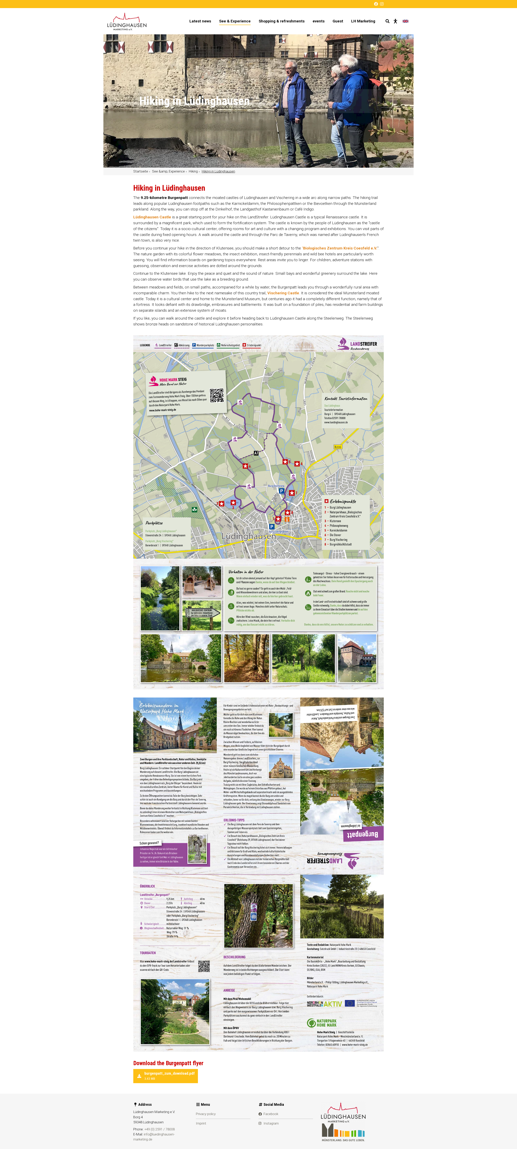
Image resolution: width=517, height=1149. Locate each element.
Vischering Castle (283, 293)
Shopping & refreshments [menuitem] (282, 21)
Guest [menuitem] (338, 21)
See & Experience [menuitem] (235, 21)
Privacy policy (206, 1114)
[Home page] (126, 21)
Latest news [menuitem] (200, 21)
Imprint (201, 1123)
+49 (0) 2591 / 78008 (159, 1129)
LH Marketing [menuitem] (363, 21)
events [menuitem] (319, 21)
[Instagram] (382, 4)
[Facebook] (376, 4)
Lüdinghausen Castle (152, 217)
